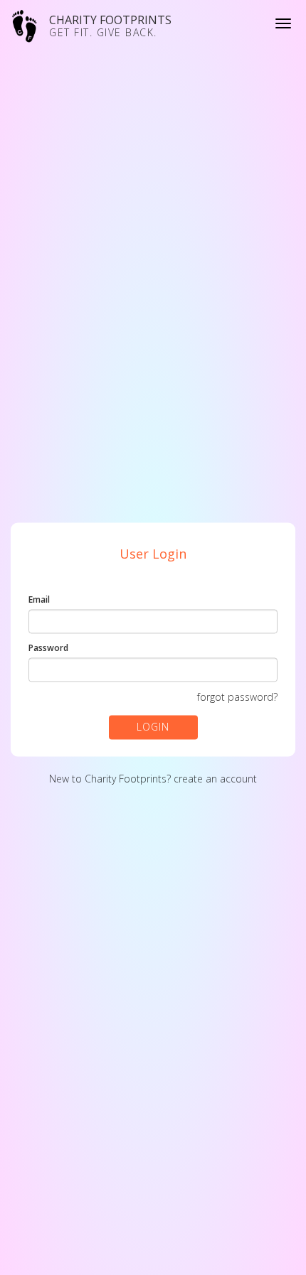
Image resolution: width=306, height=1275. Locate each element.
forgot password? (237, 697)
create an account (215, 779)
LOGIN (153, 727)
